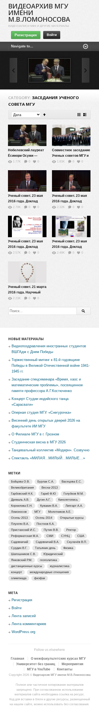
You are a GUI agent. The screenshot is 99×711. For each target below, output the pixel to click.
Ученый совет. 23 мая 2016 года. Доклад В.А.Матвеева (69, 201)
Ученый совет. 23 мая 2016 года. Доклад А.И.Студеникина (25, 246)
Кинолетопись (68, 499)
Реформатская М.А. (25, 536)
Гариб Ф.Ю (48, 493)
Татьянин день (45, 548)
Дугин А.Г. (44, 499)
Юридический (53, 554)
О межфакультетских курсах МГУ (58, 658)
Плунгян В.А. (20, 523)
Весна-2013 (50, 487)
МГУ (37, 511)
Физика (68, 548)
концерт (16, 572)
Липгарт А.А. (74, 505)
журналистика (59, 566)
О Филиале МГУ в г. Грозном (35, 434)
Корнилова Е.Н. (21, 505)
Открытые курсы (72, 517)
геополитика (48, 560)
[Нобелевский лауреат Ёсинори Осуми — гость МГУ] (49, 70)
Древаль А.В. (20, 499)
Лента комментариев (29, 624)
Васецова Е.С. (72, 481)
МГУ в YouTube (38, 669)
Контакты (64, 669)
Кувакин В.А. (49, 505)
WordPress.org (23, 632)
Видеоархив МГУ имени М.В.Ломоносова (61, 674)
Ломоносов (19, 511)
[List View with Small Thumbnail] (79, 114)
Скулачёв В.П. (77, 542)
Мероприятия (72, 664)
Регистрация (26, 35)
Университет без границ (35, 664)
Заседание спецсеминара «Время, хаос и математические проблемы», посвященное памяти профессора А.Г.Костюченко (47, 385)
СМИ (49, 536)
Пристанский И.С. (23, 529)
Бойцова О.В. (20, 481)
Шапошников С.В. (23, 554)
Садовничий (19, 542)
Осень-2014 (43, 517)
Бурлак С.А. (45, 481)
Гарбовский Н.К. (22, 493)
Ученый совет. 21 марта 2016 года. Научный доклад (27, 292)
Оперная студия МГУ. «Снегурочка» (41, 412)
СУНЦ (65, 536)
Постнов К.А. (45, 523)
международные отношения (49, 572)
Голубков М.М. (74, 493)
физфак (39, 578)
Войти (52, 35)
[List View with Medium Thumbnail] (85, 114)
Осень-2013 (19, 517)
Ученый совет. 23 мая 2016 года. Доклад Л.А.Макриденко (25, 201)
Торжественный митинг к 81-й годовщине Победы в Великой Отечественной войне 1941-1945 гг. (51, 365)
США (80, 536)
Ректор (71, 529)
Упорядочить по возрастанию (44, 114)
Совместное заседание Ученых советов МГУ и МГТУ (71, 155)
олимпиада (18, 578)
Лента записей (24, 616)
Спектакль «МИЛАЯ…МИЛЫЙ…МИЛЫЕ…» (48, 458)
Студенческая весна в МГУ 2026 (39, 442)
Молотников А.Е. (59, 511)
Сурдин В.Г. (19, 548)
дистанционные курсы (26, 566)
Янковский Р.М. (21, 560)
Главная (17, 658)
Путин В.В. (51, 529)
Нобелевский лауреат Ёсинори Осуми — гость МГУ (26, 155)
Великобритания (22, 487)
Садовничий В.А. (47, 542)
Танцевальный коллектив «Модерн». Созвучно (50, 450)
